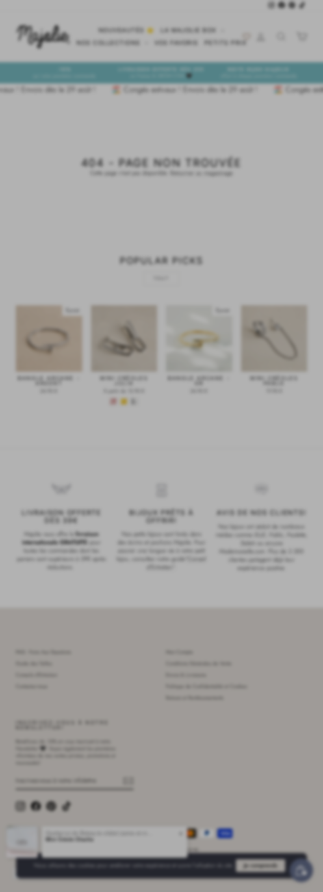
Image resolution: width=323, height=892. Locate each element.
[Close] (232, 345)
